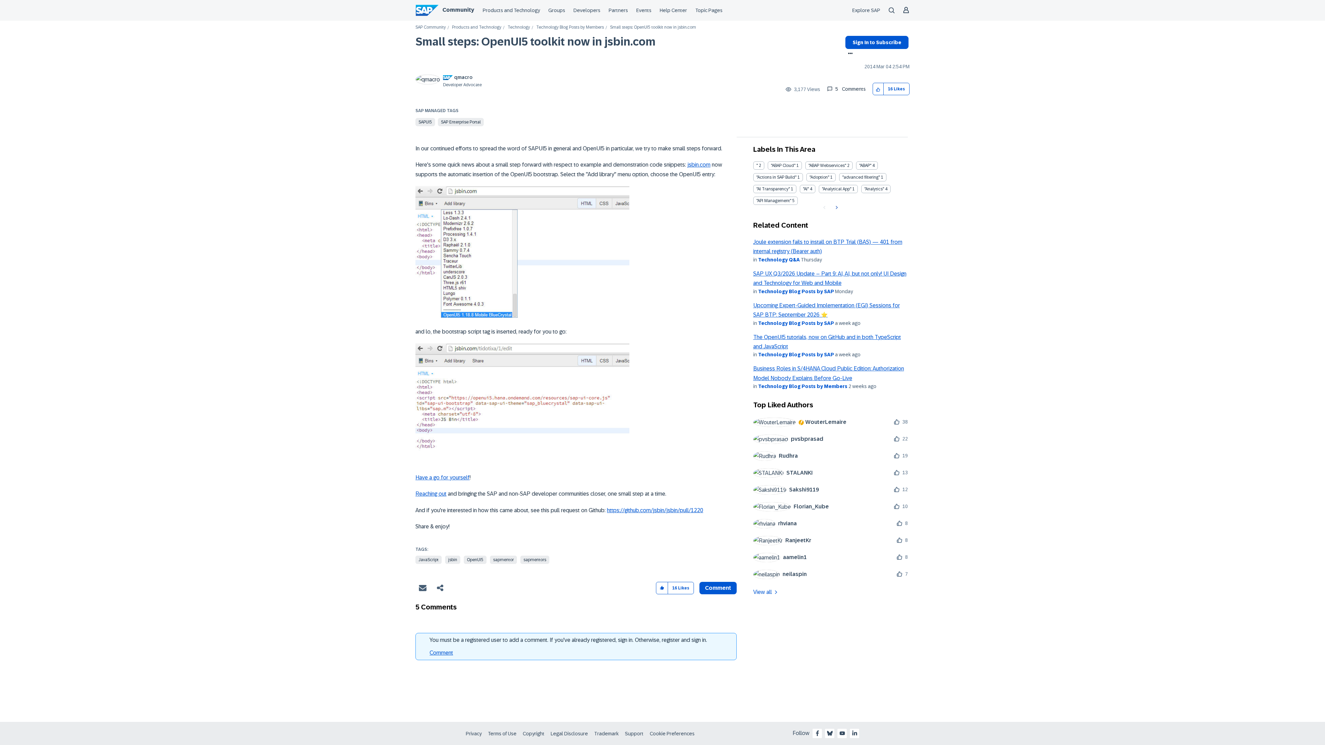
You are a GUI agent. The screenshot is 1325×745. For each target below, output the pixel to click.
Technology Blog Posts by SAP (796, 291)
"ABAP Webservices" (827, 165)
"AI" (806, 189)
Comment (441, 653)
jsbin (452, 559)
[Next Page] (836, 207)
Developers (586, 10)
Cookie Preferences (672, 733)
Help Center (673, 10)
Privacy (474, 733)
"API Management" (773, 200)
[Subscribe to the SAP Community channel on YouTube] (842, 733)
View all (762, 592)
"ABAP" (865, 165)
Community (458, 10)
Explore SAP (866, 10)
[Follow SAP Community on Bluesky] (830, 733)
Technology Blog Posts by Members (570, 27)
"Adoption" (819, 177)
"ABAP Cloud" (783, 165)
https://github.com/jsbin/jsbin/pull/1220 (655, 510)
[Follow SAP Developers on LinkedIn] (854, 733)
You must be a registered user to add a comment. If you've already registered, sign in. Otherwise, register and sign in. (568, 640)
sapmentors (534, 559)
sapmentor (503, 559)
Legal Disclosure (569, 733)
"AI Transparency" (773, 189)
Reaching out (430, 494)
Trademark (606, 733)
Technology (519, 27)
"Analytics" (874, 189)
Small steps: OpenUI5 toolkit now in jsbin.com (535, 42)
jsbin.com (698, 165)
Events (643, 10)
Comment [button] (718, 588)
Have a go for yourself (442, 477)
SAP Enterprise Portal (461, 122)
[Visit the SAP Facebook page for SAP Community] (817, 733)
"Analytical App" (836, 189)
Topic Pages (709, 10)
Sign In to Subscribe (877, 42)
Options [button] (849, 54)
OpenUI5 (475, 559)
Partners (618, 10)
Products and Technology (511, 10)
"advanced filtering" (861, 177)
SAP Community (430, 27)
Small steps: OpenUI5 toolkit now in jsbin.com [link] (653, 27)
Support (634, 733)
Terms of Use (502, 733)
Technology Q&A (779, 259)
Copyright (533, 733)
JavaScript (429, 559)
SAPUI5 (425, 122)
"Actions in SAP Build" (776, 177)
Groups (556, 10)
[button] (878, 89)
